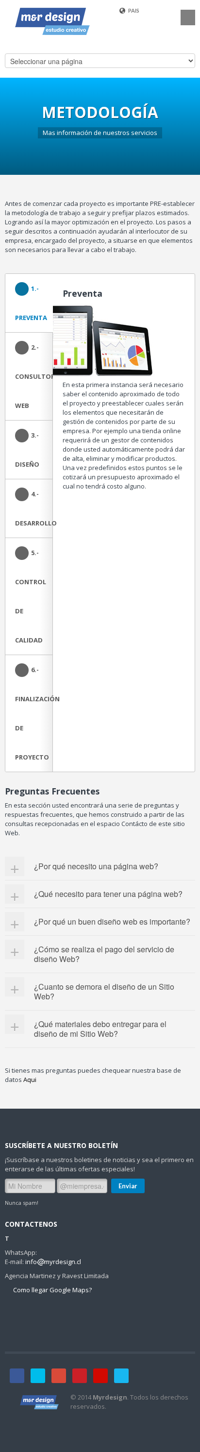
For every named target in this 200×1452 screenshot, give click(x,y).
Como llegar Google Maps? (52, 1289)
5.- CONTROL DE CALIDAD (30, 596)
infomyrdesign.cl (53, 1261)
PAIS (133, 10)
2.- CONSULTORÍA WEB (33, 376)
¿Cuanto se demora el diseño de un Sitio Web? (104, 991)
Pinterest (79, 1375)
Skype (121, 1375)
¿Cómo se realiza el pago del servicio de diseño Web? (104, 954)
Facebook (17, 1375)
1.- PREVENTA (31, 303)
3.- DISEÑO (27, 450)
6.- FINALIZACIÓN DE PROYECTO (33, 713)
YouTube (100, 1375)
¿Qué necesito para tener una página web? (108, 893)
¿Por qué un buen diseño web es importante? (112, 921)
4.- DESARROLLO (33, 508)
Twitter (38, 1375)
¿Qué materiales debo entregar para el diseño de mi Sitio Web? (100, 1028)
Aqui (29, 1079)
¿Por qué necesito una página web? (96, 866)
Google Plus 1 (58, 1375)
